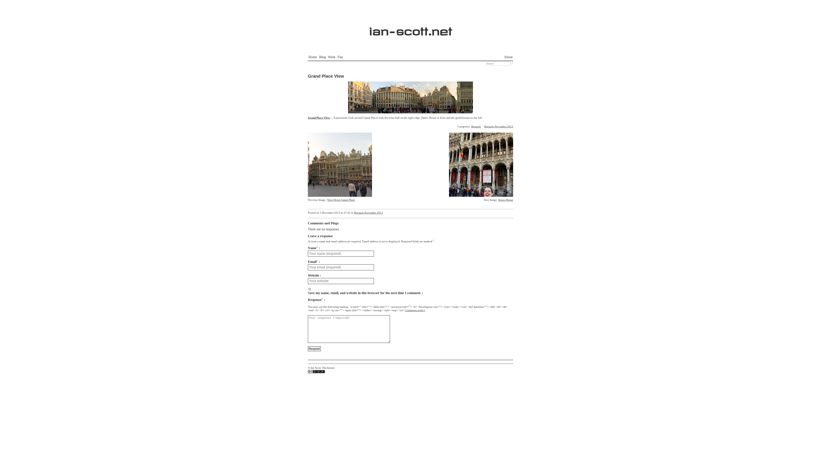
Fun (340, 57)
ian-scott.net (410, 29)
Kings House (505, 199)
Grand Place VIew (326, 76)
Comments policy (415, 310)
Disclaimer (328, 367)
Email (313, 262)
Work (331, 57)
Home (313, 57)
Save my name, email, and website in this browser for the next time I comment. (364, 293)
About (508, 57)
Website (313, 275)
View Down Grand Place (341, 199)
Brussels (476, 126)
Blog (322, 57)
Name (313, 248)
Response (315, 300)
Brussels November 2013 (498, 126)
